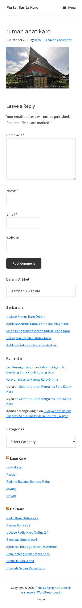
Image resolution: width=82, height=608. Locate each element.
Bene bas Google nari (21, 539)
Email (12, 214)
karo (9, 379)
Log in (58, 592)
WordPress (44, 592)
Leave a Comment (59, 40)
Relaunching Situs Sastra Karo (28, 554)
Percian (11, 474)
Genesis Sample (46, 588)
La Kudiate (13, 467)
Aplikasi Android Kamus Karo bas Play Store (37, 324)
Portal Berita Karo (22, 7)
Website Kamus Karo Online (38, 379)
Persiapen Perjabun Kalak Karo (28, 338)
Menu (72, 7)
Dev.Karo (17, 508)
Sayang (11, 489)
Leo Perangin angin (20, 367)
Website (12, 237)
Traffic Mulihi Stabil (20, 561)
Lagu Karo (18, 458)
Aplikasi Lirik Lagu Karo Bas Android (31, 345)
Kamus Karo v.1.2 (18, 525)
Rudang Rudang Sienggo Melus (28, 481)
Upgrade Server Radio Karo (25, 568)
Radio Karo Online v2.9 (22, 518)
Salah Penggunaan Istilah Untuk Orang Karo (38, 331)
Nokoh (11, 496)
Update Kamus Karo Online (25, 316)
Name (12, 190)
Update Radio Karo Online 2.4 (27, 532)
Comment (15, 135)
